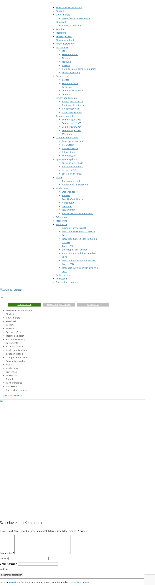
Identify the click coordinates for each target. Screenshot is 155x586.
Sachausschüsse (64, 76)
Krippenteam (68, 152)
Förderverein (68, 209)
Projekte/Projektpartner (74, 199)
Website (4, 569)
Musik (59, 177)
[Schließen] (51, 2)
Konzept (66, 195)
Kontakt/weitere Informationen (77, 213)
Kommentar (7, 553)
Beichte (66, 65)
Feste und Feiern (70, 87)
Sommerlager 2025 (71, 123)
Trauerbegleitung (71, 72)
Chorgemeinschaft (71, 181)
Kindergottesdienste (72, 101)
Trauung (66, 61)
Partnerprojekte (64, 275)
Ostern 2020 (68, 264)
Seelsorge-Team (64, 36)
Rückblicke (61, 224)
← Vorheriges (7, 395)
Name (4, 558)
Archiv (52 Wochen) (71, 25)
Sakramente (62, 47)
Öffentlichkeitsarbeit (72, 90)
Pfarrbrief (61, 22)
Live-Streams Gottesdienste (76, 18)
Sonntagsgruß (69, 155)
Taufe (65, 50)
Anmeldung (68, 202)
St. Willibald (93, 304)
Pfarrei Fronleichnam (19, 582)
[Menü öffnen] (2, 297)
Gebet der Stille (70, 170)
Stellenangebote (70, 191)
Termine (60, 29)
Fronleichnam (24, 304)
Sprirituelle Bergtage (72, 162)
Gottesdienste (63, 14)
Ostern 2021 (68, 246)
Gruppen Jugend (64, 116)
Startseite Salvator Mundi (69, 7)
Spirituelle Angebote (66, 159)
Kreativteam (68, 144)
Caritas (65, 79)
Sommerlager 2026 (71, 119)
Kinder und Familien (66, 97)
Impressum (62, 278)
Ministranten (68, 134)
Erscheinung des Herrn (59, 304)
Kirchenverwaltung (65, 43)
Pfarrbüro (61, 32)
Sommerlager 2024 (71, 126)
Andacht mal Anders (72, 166)
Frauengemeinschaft (72, 141)
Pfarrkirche (61, 220)
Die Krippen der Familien (74, 249)
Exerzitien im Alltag (72, 173)
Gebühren (67, 206)
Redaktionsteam (70, 148)
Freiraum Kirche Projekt (74, 227)
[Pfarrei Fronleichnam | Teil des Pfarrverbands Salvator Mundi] (12, 289)
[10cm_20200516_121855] (72, 515)
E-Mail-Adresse (8, 563)
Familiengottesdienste (73, 105)
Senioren (66, 94)
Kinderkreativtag (70, 108)
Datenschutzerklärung (67, 282)
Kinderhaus (62, 188)
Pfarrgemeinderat (65, 40)
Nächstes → (20, 395)
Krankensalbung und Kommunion (79, 68)
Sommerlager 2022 (71, 130)
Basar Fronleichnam (72, 112)
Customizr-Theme (79, 582)
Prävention (61, 217)
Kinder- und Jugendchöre (75, 184)
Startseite (61, 11)
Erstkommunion (70, 54)
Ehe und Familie (70, 83)
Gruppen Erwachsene (67, 137)
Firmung (66, 58)
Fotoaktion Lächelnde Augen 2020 (79, 260)
